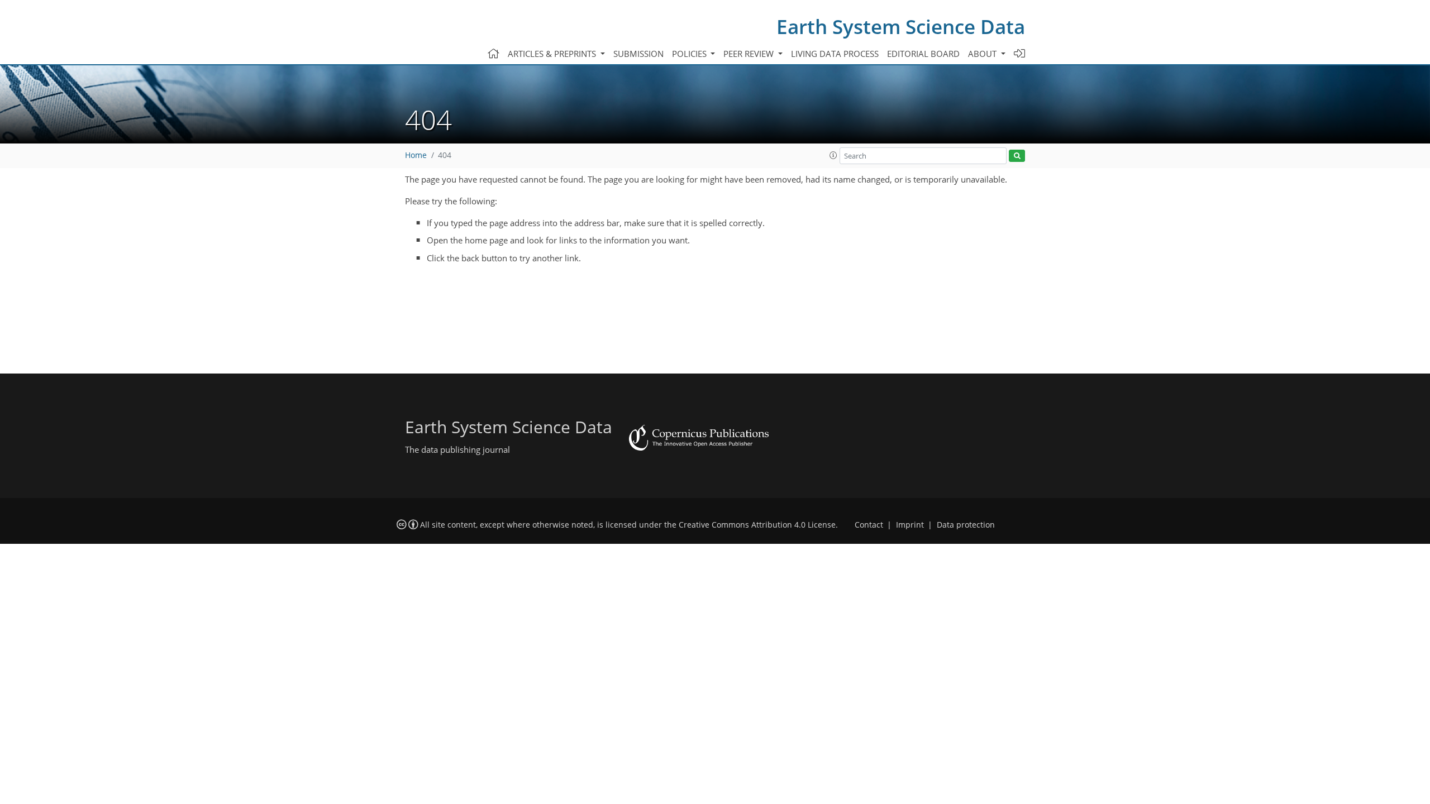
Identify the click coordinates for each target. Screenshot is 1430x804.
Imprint (910, 525)
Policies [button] (690, 53)
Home (416, 155)
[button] (833, 155)
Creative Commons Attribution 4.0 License (757, 525)
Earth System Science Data (900, 26)
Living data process (835, 53)
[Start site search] (1017, 156)
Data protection (966, 525)
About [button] (983, 53)
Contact (869, 525)
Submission (638, 53)
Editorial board (923, 53)
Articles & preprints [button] (553, 53)
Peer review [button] (749, 53)
